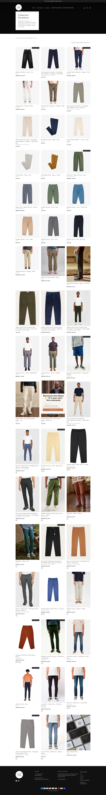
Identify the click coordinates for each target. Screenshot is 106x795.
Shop (33, 7)
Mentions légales (83, 771)
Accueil (17, 38)
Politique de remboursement (83, 783)
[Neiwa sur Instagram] (18, 781)
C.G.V (81, 773)
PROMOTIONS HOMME (68, 7)
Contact (81, 778)
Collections (22, 38)
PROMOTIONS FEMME (56, 7)
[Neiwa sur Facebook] (16, 781)
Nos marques (40, 7)
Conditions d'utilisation (85, 780)
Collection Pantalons (29, 38)
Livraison (82, 776)
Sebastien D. (56, 790)
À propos (47, 7)
